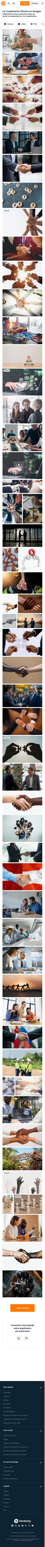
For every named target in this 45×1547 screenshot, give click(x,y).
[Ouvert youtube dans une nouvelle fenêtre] (32, 1526)
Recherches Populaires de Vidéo (14, 1455)
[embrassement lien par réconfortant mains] (30, 603)
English (6, 1491)
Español (6, 1495)
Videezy (6, 1400)
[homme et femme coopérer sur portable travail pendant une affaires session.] (22, 904)
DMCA (5, 1439)
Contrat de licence (9, 1435)
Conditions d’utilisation (13, 1539)
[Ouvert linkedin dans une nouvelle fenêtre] (19, 1526)
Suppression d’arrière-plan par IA (15, 1419)
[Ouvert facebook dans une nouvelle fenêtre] (12, 1526)
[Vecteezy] (3, 3)
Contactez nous (8, 1471)
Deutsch (6, 1503)
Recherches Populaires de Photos (15, 1451)
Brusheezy (7, 1392)
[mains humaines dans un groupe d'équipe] (22, 222)
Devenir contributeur (10, 1479)
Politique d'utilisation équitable (22, 1540)
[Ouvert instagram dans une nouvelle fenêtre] (16, 1526)
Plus (4, 1510)
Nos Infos (6, 1475)
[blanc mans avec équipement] (30, 559)
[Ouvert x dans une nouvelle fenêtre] (29, 1526)
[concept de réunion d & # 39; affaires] (22, 486)
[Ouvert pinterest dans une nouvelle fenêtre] (22, 1526)
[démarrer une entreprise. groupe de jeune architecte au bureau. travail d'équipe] (22, 409)
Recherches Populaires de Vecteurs (15, 1447)
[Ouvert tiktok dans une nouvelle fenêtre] (26, 1526)
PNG (35, 24)
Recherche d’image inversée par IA (15, 1415)
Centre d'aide (8, 1467)
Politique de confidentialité (30, 1539)
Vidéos (23, 24)
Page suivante (22, 1308)
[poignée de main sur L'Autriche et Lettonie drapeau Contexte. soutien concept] (22, 876)
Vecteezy (6, 1396)
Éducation (6, 1408)
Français (6, 1506)
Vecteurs (10, 24)
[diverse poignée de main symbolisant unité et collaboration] (22, 670)
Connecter (35, 3)
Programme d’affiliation (11, 1443)
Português (7, 1499)
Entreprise (7, 1404)
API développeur (9, 1411)
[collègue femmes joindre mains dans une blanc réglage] (10, 603)
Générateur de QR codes (12, 1423)
